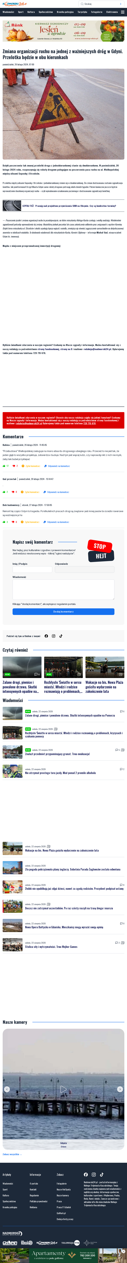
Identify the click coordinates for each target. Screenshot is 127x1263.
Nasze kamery (63, 1195)
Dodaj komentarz (63, 611)
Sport (20, 12)
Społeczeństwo (46, 12)
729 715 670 (89, 423)
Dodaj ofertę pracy (65, 1219)
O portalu (34, 1183)
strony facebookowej (48, 349)
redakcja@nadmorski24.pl (97, 349)
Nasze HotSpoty (63, 1189)
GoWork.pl (61, 1213)
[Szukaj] (120, 4)
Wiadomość (19, 577)
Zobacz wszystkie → (12, 1154)
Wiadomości (8, 12)
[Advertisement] (63, 383)
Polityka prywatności (38, 1201)
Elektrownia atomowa (116, 12)
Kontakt (33, 1189)
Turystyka (82, 12)
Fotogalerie (96, 12)
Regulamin (34, 1195)
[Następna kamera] (120, 1089)
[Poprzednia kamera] (7, 1089)
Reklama (33, 1207)
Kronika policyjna (65, 12)
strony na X (66, 349)
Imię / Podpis (20, 563)
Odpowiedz (61, 563)
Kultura (31, 12)
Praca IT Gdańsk (64, 1207)
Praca (59, 1201)
